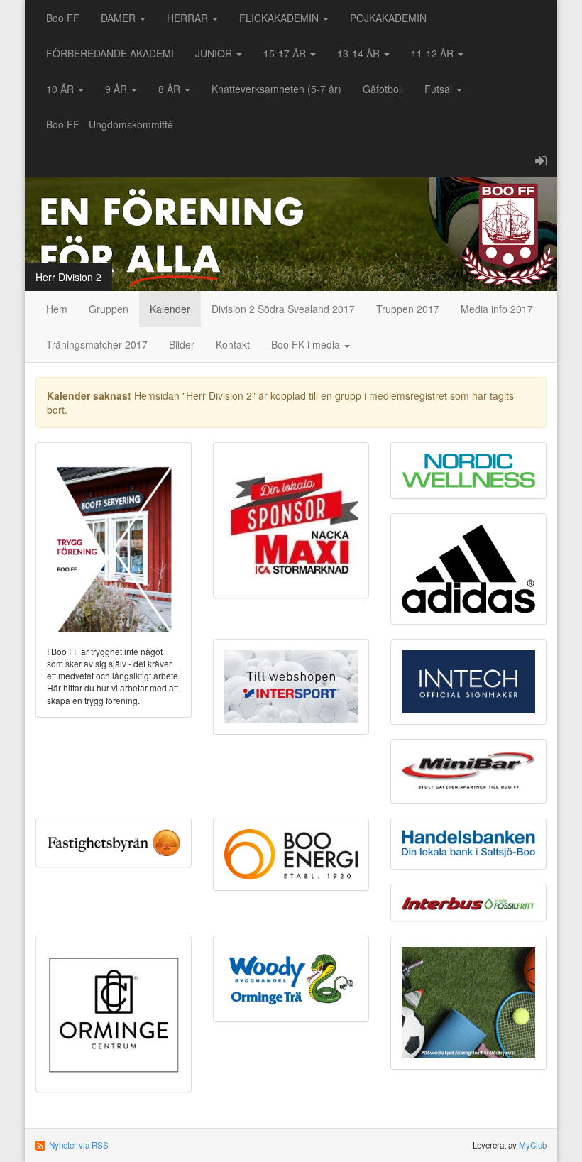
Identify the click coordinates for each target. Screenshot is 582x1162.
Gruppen (108, 309)
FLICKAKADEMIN (280, 18)
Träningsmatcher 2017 (97, 344)
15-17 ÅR (286, 53)
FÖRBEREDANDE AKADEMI (110, 53)
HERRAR (189, 18)
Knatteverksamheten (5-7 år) (276, 89)
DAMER (119, 18)
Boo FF (62, 18)
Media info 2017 (497, 309)
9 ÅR (117, 89)
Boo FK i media (307, 344)
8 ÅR (170, 89)
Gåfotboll (383, 89)
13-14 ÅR (360, 53)
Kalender (170, 309)
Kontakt (233, 344)
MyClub (533, 1145)
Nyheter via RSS (79, 1145)
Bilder (181, 344)
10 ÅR (61, 89)
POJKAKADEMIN (388, 18)
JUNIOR (215, 53)
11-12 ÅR (433, 53)
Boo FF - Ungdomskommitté (109, 124)
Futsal (439, 89)
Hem (56, 309)
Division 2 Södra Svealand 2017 (283, 309)
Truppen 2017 (407, 309)
